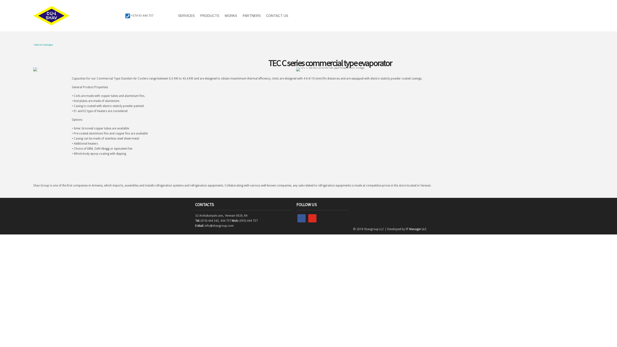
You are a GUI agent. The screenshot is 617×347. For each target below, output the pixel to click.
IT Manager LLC (416, 229)
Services (186, 16)
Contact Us (277, 16)
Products (209, 16)
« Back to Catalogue (43, 44)
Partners (252, 16)
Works (231, 16)
